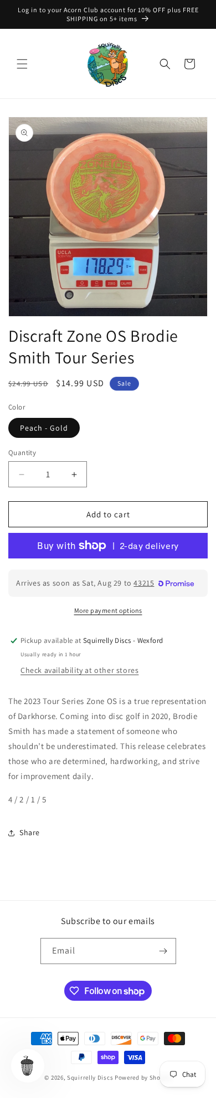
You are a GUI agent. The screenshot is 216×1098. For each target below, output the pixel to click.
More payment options (108, 610)
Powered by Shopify (143, 1077)
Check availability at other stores (79, 670)
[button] (22, 64)
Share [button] (29, 832)
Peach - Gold (44, 428)
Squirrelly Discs (90, 1077)
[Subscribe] (163, 951)
